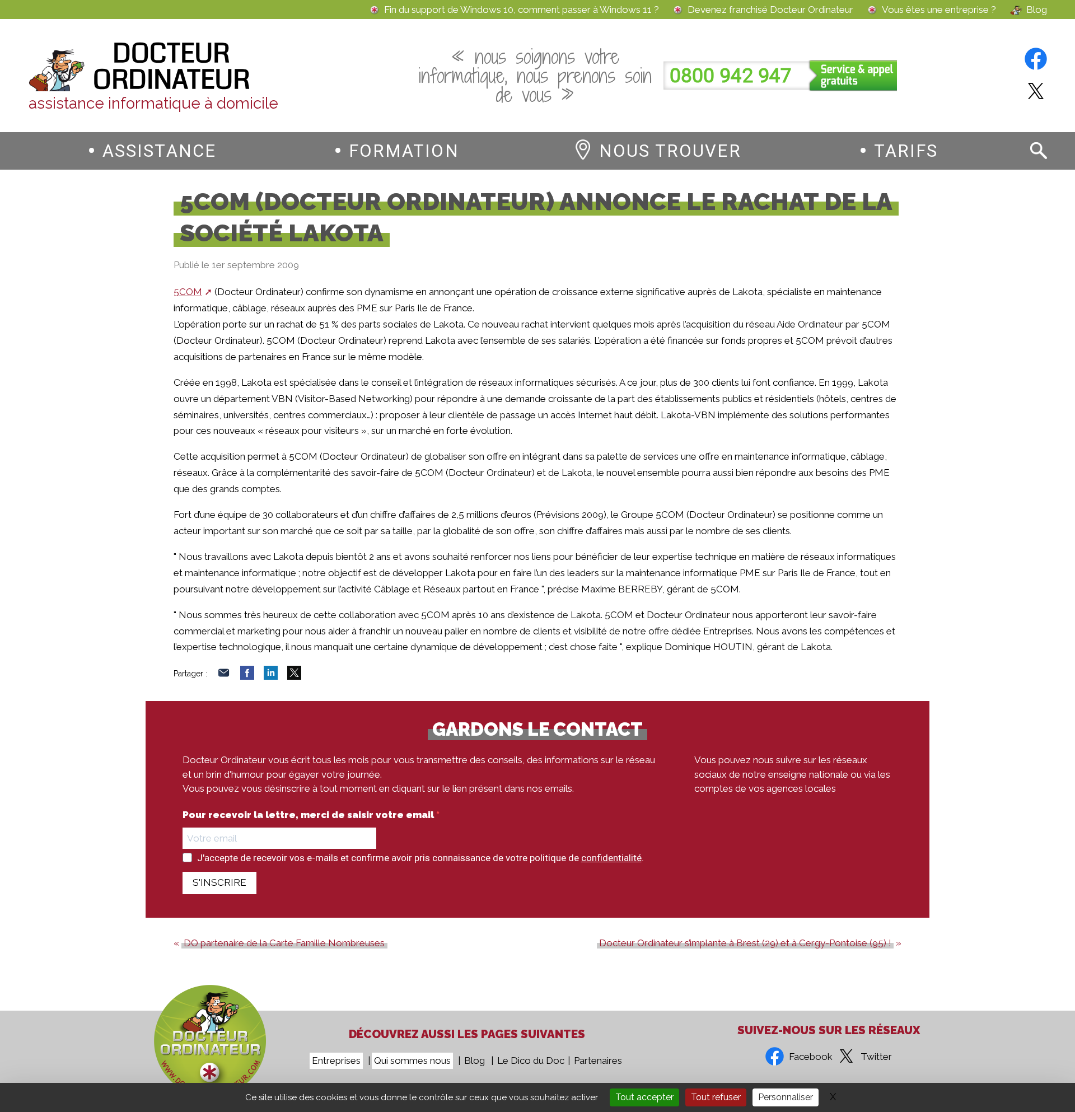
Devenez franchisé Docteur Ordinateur (770, 10)
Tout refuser (716, 1097)
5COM (188, 291)
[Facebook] (247, 676)
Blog (1036, 10)
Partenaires (598, 1060)
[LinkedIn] (271, 676)
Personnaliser (785, 1097)
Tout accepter (644, 1097)
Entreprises (336, 1060)
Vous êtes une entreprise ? (939, 10)
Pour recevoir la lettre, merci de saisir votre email (309, 815)
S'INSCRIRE (219, 882)
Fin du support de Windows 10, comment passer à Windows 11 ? (521, 10)
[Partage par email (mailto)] (224, 676)
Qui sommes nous (412, 1060)
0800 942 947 (731, 75)
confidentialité (611, 857)
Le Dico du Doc (530, 1060)
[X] (294, 676)
